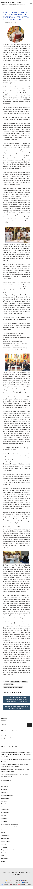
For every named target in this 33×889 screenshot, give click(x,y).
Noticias (3, 832)
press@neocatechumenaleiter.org (10, 738)
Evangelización (5, 809)
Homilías (3, 815)
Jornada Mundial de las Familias (9, 827)
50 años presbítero (15, 681)
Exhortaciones (5, 812)
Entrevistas (4, 806)
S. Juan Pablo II (5, 853)
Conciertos (4, 801)
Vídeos (3, 861)
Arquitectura (4, 786)
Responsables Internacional (8, 850)
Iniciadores (4, 818)
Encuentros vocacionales (8, 804)
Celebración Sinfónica (7, 795)
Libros (2, 830)
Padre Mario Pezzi (8, 684)
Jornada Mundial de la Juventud (9, 824)
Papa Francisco (5, 835)
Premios (3, 844)
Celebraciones (5, 798)
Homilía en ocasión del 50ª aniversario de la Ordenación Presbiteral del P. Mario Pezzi (16, 16)
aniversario (24, 681)
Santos (3, 855)
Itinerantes (4, 821)
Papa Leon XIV (5, 838)
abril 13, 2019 (8, 22)
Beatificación (4, 792)
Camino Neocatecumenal (11, 2)
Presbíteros (4, 847)
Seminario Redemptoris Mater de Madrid (13, 687)
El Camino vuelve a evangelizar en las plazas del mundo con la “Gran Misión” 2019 (16, 707)
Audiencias (4, 789)
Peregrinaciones (5, 841)
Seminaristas (4, 858)
